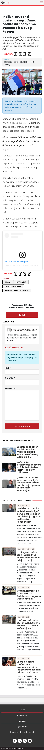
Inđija (6, 59)
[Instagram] (24, 740)
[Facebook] (14, 740)
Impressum (22, 715)
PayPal (22, 315)
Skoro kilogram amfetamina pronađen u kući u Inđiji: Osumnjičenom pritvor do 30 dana (29, 667)
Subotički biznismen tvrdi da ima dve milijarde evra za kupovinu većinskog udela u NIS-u (27, 452)
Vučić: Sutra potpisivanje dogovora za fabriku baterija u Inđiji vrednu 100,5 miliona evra (29, 467)
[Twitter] (19, 740)
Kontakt (22, 721)
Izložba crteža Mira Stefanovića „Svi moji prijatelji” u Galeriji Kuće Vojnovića (29, 624)
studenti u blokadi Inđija (16, 290)
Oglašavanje (22, 726)
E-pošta (10, 378)
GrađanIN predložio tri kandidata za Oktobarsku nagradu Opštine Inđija (29, 594)
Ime (8, 368)
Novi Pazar (21, 282)
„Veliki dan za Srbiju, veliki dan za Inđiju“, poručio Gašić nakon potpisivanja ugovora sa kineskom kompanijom (28, 483)
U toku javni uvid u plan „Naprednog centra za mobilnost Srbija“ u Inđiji (28, 556)
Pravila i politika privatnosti (22, 732)
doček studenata (13, 286)
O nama (22, 709)
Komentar (10, 388)
